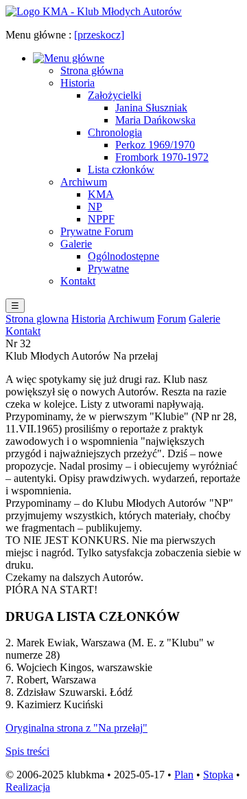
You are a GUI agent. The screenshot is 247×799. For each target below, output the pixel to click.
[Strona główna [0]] (93, 11)
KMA (101, 194)
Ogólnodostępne (123, 256)
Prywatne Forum (96, 231)
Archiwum (83, 182)
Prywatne (108, 268)
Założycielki (114, 95)
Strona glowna (37, 319)
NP (95, 206)
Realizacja (27, 787)
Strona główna (92, 70)
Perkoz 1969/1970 (155, 145)
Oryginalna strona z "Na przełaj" (76, 728)
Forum (171, 319)
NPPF (101, 219)
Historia (77, 83)
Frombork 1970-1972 (162, 157)
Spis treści (27, 751)
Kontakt (77, 281)
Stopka (218, 774)
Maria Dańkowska (155, 120)
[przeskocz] (99, 35)
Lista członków (121, 169)
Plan (183, 774)
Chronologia (115, 132)
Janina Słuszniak (151, 107)
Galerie (76, 244)
